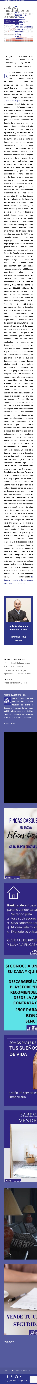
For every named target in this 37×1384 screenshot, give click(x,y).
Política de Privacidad (22, 1371)
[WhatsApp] (21, 1377)
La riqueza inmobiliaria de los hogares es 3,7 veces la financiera (18, 580)
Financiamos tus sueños (18, 638)
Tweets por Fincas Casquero (15, 683)
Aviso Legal (9, 1371)
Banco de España (13, 101)
